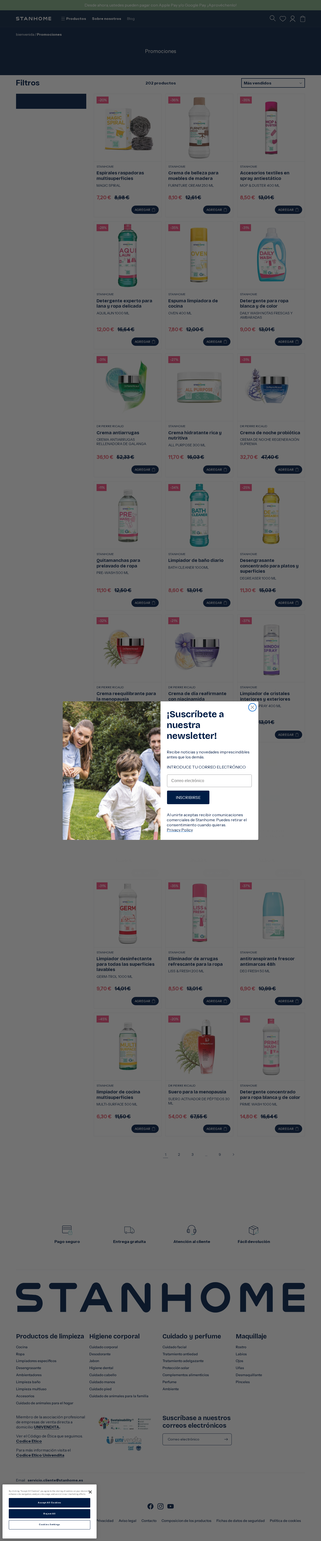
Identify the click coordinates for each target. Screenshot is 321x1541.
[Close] (90, 1492)
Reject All (49, 1513)
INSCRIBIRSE (188, 797)
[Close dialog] (252, 707)
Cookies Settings (49, 1524)
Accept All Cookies (49, 1503)
